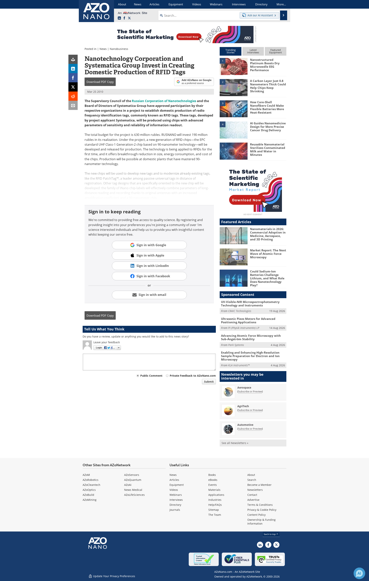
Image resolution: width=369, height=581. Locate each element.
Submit (209, 381)
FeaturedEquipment (275, 51)
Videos (174, 490)
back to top (270, 534)
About (251, 475)
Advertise (253, 500)
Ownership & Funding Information (261, 521)
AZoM (86, 475)
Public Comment (151, 375)
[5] (233, 151)
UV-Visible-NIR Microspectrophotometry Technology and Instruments (250, 303)
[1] (233, 66)
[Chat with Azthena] (359, 573)
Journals (175, 510)
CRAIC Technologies (239, 311)
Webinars (176, 495)
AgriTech (243, 406)
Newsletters (255, 490)
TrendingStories (230, 51)
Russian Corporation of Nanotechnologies (164, 101)
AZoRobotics (90, 480)
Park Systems (236, 345)
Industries (214, 500)
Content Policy (256, 515)
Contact (252, 495)
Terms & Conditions (260, 505)
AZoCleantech (91, 485)
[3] (233, 108)
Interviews (176, 500)
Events (212, 485)
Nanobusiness (119, 49)
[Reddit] (73, 96)
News (103, 49)
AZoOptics (89, 490)
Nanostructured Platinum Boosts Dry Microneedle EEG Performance (265, 65)
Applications (216, 495)
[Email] (73, 105)
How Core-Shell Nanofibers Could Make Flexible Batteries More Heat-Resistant (267, 107)
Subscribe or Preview (250, 391)
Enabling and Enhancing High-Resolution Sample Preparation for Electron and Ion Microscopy (250, 356)
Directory (175, 505)
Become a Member (259, 485)
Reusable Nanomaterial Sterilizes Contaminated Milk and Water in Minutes (267, 149)
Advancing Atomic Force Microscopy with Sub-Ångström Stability (251, 337)
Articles (174, 480)
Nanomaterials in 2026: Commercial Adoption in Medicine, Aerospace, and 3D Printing (268, 234)
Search (251, 480)
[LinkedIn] (73, 68)
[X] (73, 87)
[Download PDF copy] (73, 59)
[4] (233, 129)
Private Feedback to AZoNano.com (193, 375)
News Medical (133, 490)
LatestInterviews (253, 51)
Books (212, 475)
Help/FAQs (215, 505)
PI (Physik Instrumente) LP (243, 328)
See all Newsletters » (235, 443)
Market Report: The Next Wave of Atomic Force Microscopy (268, 253)
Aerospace (244, 387)
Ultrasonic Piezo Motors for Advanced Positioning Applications (248, 320)
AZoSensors (131, 475)
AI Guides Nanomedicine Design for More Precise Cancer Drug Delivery (268, 126)
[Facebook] (73, 77)
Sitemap (213, 510)
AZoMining (89, 500)
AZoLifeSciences (134, 495)
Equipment (177, 485)
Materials (214, 490)
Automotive (245, 425)
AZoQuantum (132, 480)
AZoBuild (88, 495)
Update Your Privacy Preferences (113, 576)
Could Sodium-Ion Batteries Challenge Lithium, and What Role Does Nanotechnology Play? (267, 278)
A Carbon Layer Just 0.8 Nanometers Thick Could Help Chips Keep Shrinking (268, 86)
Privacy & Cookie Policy (261, 510)
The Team (214, 515)
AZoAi (127, 485)
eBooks (212, 480)
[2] (233, 87)
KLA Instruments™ (239, 365)
